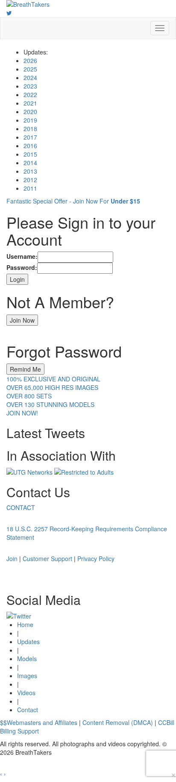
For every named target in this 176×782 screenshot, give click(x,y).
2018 (30, 128)
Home (25, 624)
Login (17, 279)
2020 (30, 111)
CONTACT (20, 507)
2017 (30, 137)
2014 (30, 162)
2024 (30, 77)
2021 (30, 103)
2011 (30, 188)
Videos (26, 692)
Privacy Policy (95, 558)
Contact (27, 709)
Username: (22, 256)
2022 (30, 94)
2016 (30, 145)
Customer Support (47, 558)
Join (12, 558)
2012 (30, 179)
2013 (30, 171)
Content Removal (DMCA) (117, 722)
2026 (30, 60)
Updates (28, 641)
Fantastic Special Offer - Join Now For (73, 201)
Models (27, 658)
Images (27, 675)
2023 (30, 86)
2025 (30, 69)
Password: (21, 267)
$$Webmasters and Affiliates (38, 722)
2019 (30, 120)
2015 (30, 154)
